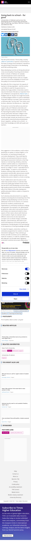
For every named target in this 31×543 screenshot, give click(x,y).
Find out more (8, 535)
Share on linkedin (5, 34)
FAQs (15, 471)
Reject (15, 299)
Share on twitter (9, 34)
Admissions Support (18, 350)
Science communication (21, 311)
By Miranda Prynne (5, 392)
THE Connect (15, 489)
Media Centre (15, 492)
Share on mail (15, 34)
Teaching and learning (15, 313)
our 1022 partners (11, 250)
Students (4, 313)
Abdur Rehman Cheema (6, 31)
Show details (22, 289)
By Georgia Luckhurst (6, 377)
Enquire (10, 350)
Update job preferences (16, 432)
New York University (8, 348)
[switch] (27, 273)
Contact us (15, 474)
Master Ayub (23, 94)
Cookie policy (15, 484)
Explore (4, 350)
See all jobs (5, 432)
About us (15, 476)
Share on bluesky (2, 34)
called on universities (7, 61)
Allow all (15, 294)
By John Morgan (5, 340)
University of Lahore (8, 355)
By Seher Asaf (4, 406)
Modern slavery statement (15, 495)
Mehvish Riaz (15, 31)
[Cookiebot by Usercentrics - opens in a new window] (22, 243)
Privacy (15, 482)
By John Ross (4, 421)
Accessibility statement (15, 487)
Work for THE (15, 479)
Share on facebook (12, 34)
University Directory (15, 497)
